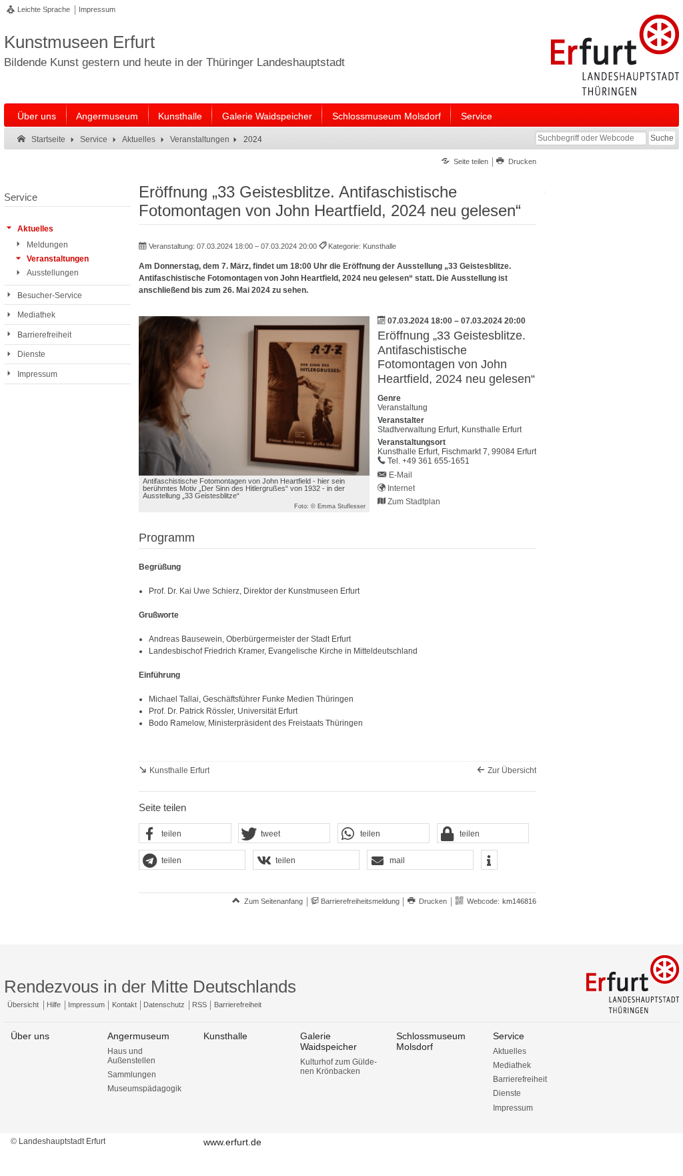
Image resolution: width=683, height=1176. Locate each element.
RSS (199, 1005)
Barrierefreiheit (237, 1005)
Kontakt (124, 1005)
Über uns (36, 116)
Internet (401, 488)
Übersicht (23, 1005)
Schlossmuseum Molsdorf (386, 116)
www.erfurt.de (232, 1142)
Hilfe (54, 1005)
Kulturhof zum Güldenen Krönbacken (338, 1066)
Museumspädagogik (144, 1088)
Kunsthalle (180, 116)
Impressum (97, 9)
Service (476, 116)
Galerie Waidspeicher (267, 116)
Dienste (507, 1093)
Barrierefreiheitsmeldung (360, 901)
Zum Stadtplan (414, 501)
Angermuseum (107, 116)
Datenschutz (164, 1005)
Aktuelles (509, 1051)
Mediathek (512, 1065)
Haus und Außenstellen (131, 1056)
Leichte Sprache (43, 9)
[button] (184, 834)
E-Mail (400, 475)
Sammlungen (131, 1074)
